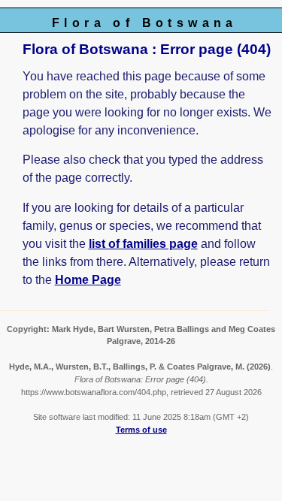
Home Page (88, 279)
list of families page (143, 243)
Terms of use (141, 429)
